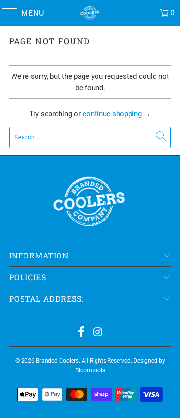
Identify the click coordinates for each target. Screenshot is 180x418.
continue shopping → (117, 114)
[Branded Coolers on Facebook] (81, 333)
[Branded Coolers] (90, 13)
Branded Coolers (57, 360)
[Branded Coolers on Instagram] (98, 333)
